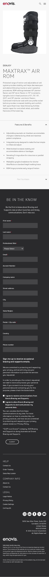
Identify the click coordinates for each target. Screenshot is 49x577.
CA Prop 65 (7, 508)
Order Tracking (8, 469)
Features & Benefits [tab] (23, 124)
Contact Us (7, 466)
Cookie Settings (8, 504)
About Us (6, 483)
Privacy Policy (23, 424)
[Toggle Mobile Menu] (44, 4)
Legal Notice (7, 496)
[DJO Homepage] (9, 4)
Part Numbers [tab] (23, 179)
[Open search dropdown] (40, 6)
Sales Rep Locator (9, 473)
